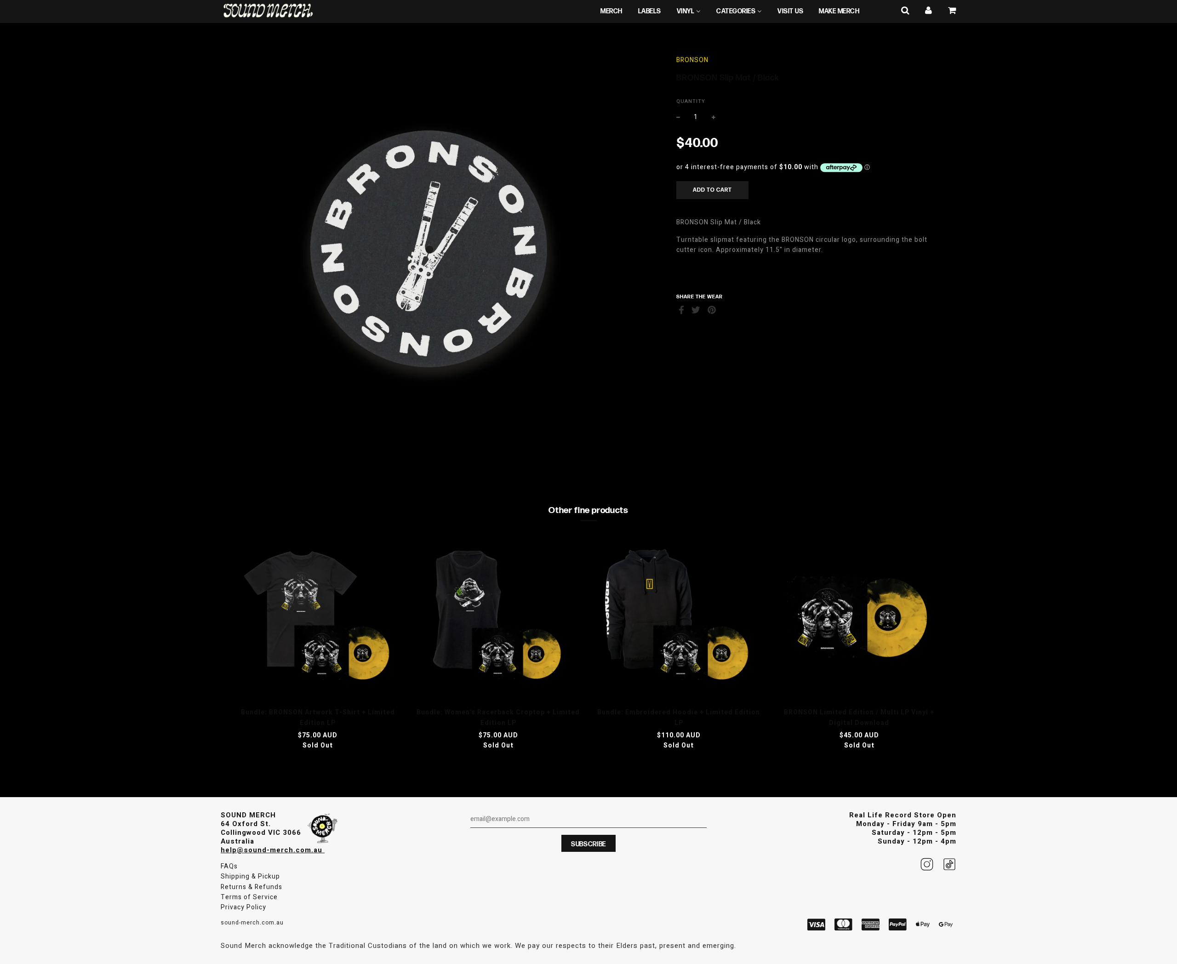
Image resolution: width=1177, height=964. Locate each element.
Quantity (690, 101)
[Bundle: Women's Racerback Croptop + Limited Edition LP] (498, 618)
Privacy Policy (243, 907)
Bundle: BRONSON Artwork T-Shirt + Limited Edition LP (318, 717)
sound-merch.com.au (252, 922)
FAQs (229, 866)
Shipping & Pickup (250, 876)
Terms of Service (249, 897)
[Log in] (928, 11)
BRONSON (692, 60)
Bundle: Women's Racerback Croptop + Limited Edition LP (498, 717)
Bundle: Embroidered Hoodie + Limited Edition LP (678, 717)
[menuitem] (611, 11)
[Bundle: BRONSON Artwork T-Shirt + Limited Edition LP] (317, 618)
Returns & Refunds (251, 887)
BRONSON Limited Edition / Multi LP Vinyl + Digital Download (859, 717)
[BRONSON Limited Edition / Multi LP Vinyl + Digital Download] (859, 618)
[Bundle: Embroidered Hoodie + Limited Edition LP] (678, 618)
